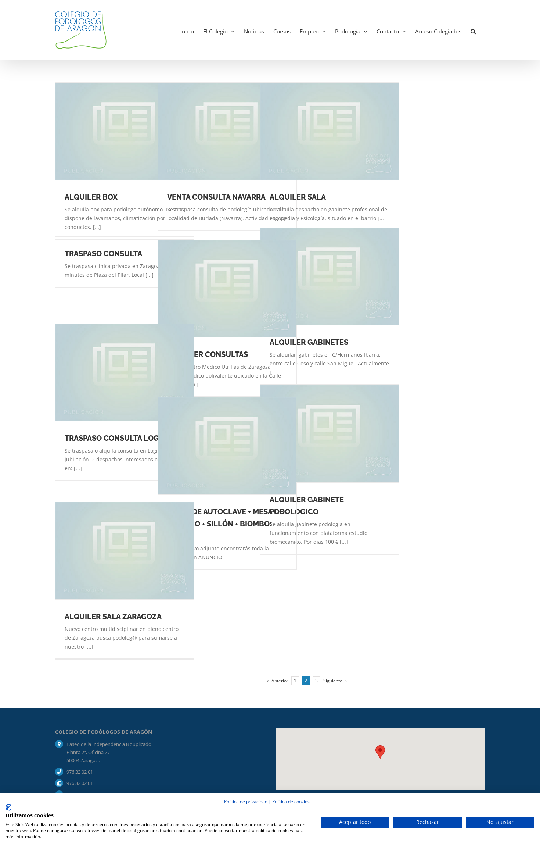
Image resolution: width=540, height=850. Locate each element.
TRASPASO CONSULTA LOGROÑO (122, 438)
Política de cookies (291, 802)
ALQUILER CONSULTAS (207, 354)
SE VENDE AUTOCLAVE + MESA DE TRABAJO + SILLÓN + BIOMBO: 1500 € (225, 523)
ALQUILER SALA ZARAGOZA (113, 616)
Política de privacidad (245, 802)
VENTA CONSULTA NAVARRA (216, 197)
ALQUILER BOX (91, 197)
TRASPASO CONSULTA (103, 253)
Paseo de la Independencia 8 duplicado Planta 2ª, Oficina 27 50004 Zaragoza (108, 752)
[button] (473, 30)
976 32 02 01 (79, 771)
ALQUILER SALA (298, 197)
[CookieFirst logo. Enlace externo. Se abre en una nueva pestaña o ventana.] (8, 807)
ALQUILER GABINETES (309, 342)
